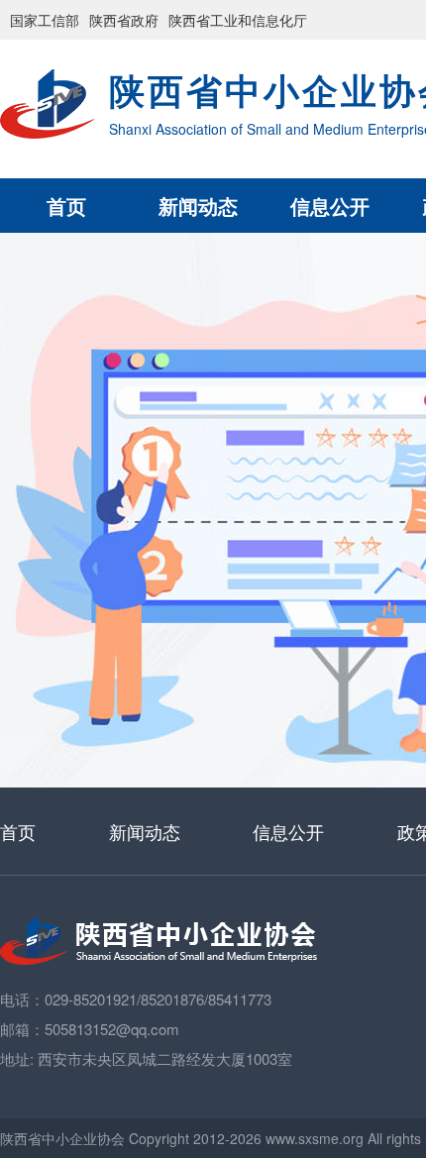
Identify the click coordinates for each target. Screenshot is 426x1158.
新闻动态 (198, 205)
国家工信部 (44, 20)
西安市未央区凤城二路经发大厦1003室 (165, 1058)
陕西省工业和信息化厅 (237, 20)
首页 (66, 205)
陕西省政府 (124, 20)
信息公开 (330, 205)
